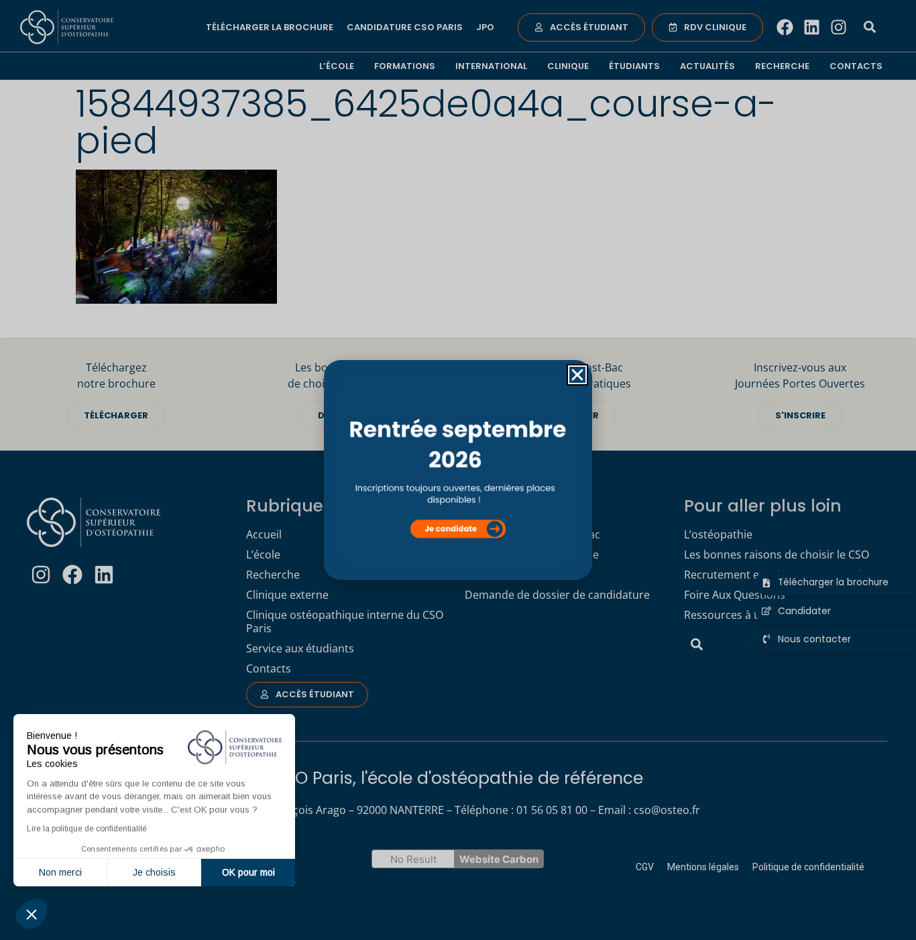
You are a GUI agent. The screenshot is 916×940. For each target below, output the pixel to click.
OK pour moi (248, 872)
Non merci (60, 872)
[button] (31, 914)
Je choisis (154, 872)
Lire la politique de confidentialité (87, 828)
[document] (458, 470)
